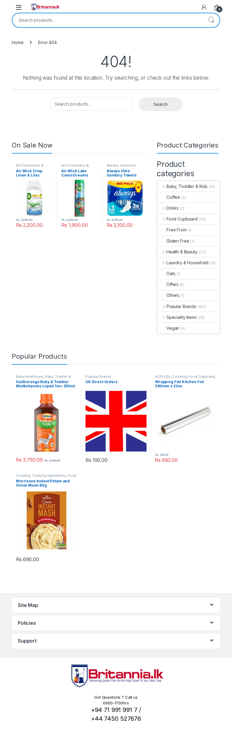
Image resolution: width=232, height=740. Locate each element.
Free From (176, 229)
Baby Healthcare (29, 376)
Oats (170, 273)
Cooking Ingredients (49, 475)
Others (172, 295)
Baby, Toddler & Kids (187, 186)
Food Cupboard (182, 218)
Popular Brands (181, 306)
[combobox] (107, 20)
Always (112, 165)
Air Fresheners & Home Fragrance (30, 167)
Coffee (173, 197)
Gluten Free (177, 240)
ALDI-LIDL (163, 376)
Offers (172, 284)
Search (211, 20)
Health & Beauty (182, 251)
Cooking (179, 376)
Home (17, 42)
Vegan (172, 328)
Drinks (172, 208)
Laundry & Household (187, 262)
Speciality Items (181, 317)
